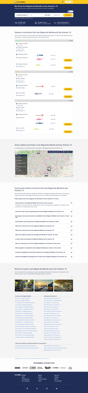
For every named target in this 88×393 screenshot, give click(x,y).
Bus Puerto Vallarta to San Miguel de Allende (24, 324)
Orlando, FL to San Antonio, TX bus (51, 326)
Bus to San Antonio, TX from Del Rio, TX (52, 304)
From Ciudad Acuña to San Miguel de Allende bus (25, 302)
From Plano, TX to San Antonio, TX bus (52, 332)
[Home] (20, 2)
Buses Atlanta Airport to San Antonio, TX (52, 345)
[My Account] (62, 2)
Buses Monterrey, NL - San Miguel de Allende (24, 315)
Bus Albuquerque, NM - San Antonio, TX (52, 298)
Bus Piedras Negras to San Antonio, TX (52, 330)
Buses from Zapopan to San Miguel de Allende (24, 337)
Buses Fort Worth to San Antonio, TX (51, 307)
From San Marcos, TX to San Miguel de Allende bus (25, 328)
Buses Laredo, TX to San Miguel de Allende (24, 313)
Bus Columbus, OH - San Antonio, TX (51, 302)
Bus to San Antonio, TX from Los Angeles (52, 315)
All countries (58, 381)
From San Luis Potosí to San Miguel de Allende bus (25, 326)
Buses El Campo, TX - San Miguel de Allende (24, 309)
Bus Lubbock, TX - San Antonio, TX (51, 317)
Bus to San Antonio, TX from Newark (51, 322)
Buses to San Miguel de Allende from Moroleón (25, 320)
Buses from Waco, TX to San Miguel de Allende (24, 335)
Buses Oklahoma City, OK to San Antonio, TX (53, 324)
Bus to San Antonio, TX (45, 358)
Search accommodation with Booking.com (24, 18)
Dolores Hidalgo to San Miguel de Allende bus (24, 307)
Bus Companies (25, 381)
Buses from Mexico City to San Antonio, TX (52, 320)
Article (56, 379)
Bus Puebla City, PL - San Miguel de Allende (24, 322)
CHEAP (17, 40)
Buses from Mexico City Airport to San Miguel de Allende (26, 348)
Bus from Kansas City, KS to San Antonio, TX (53, 311)
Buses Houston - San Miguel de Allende (23, 311)
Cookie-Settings (42, 379)
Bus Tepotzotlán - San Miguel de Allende (23, 332)
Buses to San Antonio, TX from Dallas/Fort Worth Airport (55, 348)
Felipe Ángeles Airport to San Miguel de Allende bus (25, 345)
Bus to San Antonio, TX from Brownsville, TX (53, 300)
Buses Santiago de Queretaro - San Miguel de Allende (26, 330)
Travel (39, 381)
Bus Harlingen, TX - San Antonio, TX (51, 309)
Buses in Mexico (24, 358)
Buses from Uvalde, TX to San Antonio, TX (52, 339)
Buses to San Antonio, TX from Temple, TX (52, 337)
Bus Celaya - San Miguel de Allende (22, 300)
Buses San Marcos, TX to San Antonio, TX (52, 335)
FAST (17, 71)
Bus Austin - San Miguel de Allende (22, 298)
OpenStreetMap (66, 176)
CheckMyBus (17, 358)
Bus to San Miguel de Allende (34, 358)
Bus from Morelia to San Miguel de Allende (24, 317)
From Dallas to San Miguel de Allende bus (23, 304)
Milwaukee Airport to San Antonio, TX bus (52, 350)
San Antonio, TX (67, 151)
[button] (49, 169)
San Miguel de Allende (55, 151)
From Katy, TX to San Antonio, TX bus (51, 313)
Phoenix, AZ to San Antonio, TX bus (51, 328)
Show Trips (68, 60)
